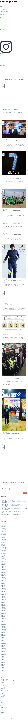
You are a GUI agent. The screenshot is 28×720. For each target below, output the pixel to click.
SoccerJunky (4, 691)
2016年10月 (4, 623)
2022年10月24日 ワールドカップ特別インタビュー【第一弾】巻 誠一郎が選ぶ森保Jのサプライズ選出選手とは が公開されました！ (14, 505)
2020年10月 (4, 547)
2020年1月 (3, 561)
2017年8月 (3, 607)
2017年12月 (4, 601)
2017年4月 (3, 613)
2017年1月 (3, 618)
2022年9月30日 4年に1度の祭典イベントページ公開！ (13, 512)
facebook (5, 108)
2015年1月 (3, 656)
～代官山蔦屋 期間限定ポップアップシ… (12, 304)
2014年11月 (4, 659)
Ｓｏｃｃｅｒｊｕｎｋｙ (9, 518)
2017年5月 (3, 612)
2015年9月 (3, 643)
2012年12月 (4, 668)
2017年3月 (3, 615)
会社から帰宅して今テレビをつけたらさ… (12, 140)
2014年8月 (3, 664)
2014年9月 (3, 662)
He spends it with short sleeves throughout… (13, 479)
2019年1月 (3, 580)
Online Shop (2, 14)
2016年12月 (4, 620)
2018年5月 (3, 593)
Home (1, 4)
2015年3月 (3, 653)
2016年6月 (3, 629)
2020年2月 (3, 559)
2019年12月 (4, 563)
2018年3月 (3, 596)
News (1, 6)
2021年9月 (3, 536)
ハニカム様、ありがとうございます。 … (11, 223)
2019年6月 (3, 572)
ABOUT (2, 8)
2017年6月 (3, 610)
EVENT (2, 682)
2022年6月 (3, 528)
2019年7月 (3, 571)
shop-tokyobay (4, 690)
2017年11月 (4, 602)
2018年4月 (3, 594)
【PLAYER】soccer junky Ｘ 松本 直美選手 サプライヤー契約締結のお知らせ (14, 509)
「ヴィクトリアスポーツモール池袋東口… (12, 378)
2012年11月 (4, 670)
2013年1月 (3, 667)
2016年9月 (3, 624)
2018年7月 (3, 589)
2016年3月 (3, 634)
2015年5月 (3, 650)
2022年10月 (4, 525)
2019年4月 (3, 575)
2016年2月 (3, 635)
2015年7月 (3, 646)
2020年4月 (3, 556)
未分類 (2, 696)
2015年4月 (3, 651)
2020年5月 (3, 555)
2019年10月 (4, 566)
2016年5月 (3, 631)
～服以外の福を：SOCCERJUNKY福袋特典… (12, 234)
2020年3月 (3, 558)
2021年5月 (3, 537)
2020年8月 (3, 550)
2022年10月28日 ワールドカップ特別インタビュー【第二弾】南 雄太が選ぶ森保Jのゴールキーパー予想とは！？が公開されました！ (14, 501)
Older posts (5, 488)
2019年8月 (3, 569)
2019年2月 (3, 578)
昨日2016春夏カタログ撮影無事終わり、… (12, 433)
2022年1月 (3, 531)
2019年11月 (4, 564)
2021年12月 (4, 533)
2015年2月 (3, 654)
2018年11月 (4, 583)
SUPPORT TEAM (4, 11)
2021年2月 (3, 542)
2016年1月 (3, 637)
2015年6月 (3, 648)
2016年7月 (3, 627)
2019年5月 (3, 574)
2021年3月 (3, 541)
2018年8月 (3, 588)
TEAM (2, 693)
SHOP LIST (2, 13)
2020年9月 (3, 548)
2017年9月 (3, 605)
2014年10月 (4, 661)
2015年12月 (4, 638)
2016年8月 (3, 626)
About (1, 705)
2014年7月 (3, 665)
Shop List (2, 710)
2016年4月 (3, 632)
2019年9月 (3, 567)
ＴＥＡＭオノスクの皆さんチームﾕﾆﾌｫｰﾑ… (12, 178)
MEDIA (2, 685)
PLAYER (3, 688)
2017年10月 (4, 604)
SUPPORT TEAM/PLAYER (6, 709)
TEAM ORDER (3, 9)
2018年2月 (3, 597)
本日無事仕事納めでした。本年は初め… (11, 109)
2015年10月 (4, 642)
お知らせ (3, 695)
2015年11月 (4, 640)
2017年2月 (3, 616)
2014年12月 (4, 657)
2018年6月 (3, 591)
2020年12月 (4, 545)
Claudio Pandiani (4, 679)
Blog (2, 677)
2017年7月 (3, 608)
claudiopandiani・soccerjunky (7, 680)
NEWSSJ (3, 687)
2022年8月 (3, 526)
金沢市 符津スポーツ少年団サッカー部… (12, 210)
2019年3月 (3, 577)
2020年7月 (3, 552)
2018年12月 (4, 582)
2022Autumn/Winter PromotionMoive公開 (10, 514)
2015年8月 (3, 645)
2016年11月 (4, 621)
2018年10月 (4, 585)
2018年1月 (3, 599)
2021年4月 (3, 539)
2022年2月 (3, 529)
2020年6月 (3, 553)
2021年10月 (4, 534)
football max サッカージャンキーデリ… (11, 334)
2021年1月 (3, 544)
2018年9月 (3, 586)
